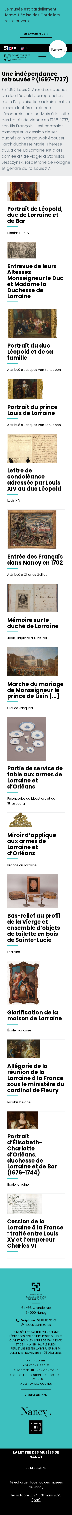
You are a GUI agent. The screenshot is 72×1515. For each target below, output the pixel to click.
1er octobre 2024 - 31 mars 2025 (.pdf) (36, 1497)
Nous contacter (38, 1325)
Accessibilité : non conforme (37, 1370)
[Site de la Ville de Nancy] (35, 1428)
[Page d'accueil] (16, 57)
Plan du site (37, 1360)
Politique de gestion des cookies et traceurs (37, 1377)
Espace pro (37, 1395)
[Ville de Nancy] (58, 48)
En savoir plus (34, 33)
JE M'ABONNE (36, 1467)
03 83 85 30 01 (46, 1320)
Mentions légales (37, 1365)
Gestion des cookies (37, 1384)
